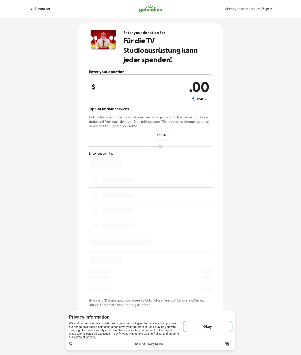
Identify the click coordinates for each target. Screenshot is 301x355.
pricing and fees (138, 305)
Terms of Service (175, 300)
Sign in (267, 9)
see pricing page (147, 121)
